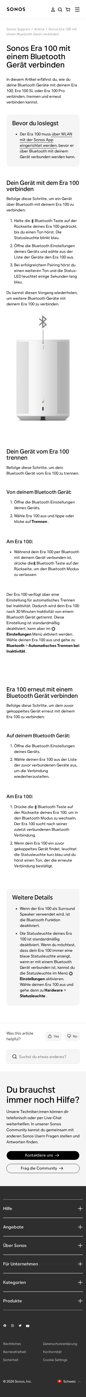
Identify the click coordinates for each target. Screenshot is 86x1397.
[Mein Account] (53, 10)
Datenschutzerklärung (60, 1344)
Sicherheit (10, 1360)
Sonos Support (18, 29)
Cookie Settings (55, 1360)
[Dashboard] (16, 9)
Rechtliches (12, 1344)
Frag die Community (39, 1168)
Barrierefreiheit (14, 1352)
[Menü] (77, 10)
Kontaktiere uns (39, 1155)
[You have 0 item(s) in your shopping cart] (67, 10)
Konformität (52, 1352)
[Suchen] (60, 10)
